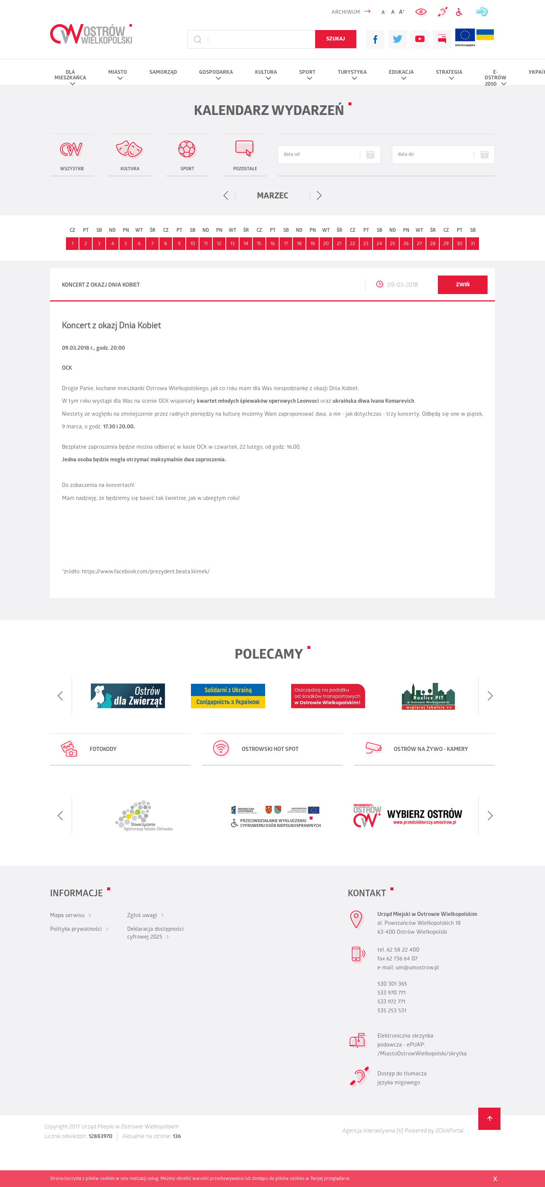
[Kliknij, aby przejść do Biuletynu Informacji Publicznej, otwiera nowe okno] (442, 39)
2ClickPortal (449, 1131)
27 (419, 244)
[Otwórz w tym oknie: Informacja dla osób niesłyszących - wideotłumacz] (360, 1087)
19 (312, 244)
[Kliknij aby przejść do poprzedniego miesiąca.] (226, 195)
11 (206, 244)
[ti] (400, 1131)
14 (246, 244)
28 (433, 244)
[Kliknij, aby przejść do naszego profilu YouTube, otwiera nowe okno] (419, 39)
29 (446, 244)
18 (299, 244)
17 (286, 244)
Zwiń (463, 285)
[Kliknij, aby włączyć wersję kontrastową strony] (422, 12)
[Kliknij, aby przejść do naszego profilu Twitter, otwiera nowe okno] (397, 39)
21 (339, 244)
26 (406, 244)
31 (472, 244)
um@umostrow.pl (417, 968)
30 (459, 244)
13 (232, 244)
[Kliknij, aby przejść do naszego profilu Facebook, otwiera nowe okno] (375, 39)
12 (219, 244)
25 (392, 244)
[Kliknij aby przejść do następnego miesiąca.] (319, 195)
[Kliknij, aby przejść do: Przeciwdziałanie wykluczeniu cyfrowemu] (461, 12)
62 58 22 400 (403, 950)
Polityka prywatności (76, 929)
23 (366, 244)
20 (326, 244)
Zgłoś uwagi (142, 916)
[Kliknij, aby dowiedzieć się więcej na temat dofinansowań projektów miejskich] (465, 39)
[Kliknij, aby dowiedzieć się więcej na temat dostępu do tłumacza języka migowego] (443, 12)
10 (192, 244)
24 (379, 244)
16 (272, 244)
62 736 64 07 (401, 959)
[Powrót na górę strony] (489, 1119)
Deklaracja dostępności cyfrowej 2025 (155, 933)
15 (259, 244)
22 (352, 244)
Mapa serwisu (67, 916)
